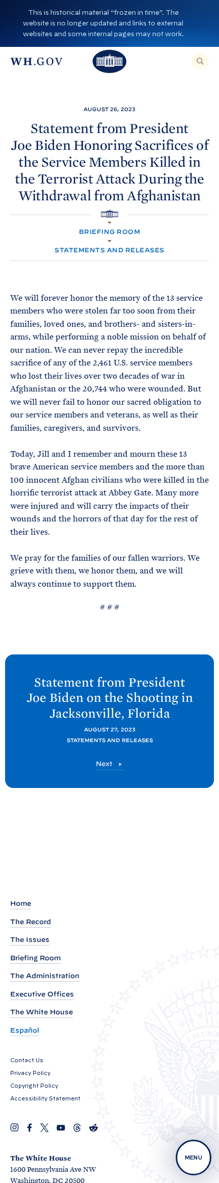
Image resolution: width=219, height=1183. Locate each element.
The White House (41, 1012)
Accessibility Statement (45, 1098)
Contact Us (26, 1060)
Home (20, 903)
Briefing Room (109, 231)
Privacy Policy (30, 1073)
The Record (30, 922)
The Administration (44, 976)
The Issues (29, 939)
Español (24, 1030)
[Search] (200, 61)
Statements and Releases (109, 250)
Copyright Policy (34, 1086)
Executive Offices (42, 994)
